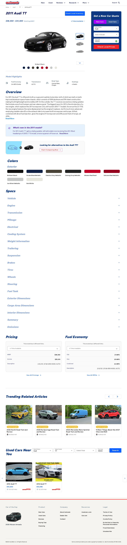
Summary (12, 319)
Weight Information (18, 241)
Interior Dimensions (18, 312)
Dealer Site (63, 515)
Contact (62, 519)
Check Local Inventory (74, 13)
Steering (12, 284)
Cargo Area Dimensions (20, 305)
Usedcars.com (86, 512)
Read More (10, 118)
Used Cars (113, 22)
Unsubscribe (107, 531)
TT (20, 7)
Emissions (12, 326)
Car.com (84, 515)
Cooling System (16, 234)
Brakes (11, 262)
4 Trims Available (77, 21)
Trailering (12, 248)
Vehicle (11, 198)
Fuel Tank (12, 291)
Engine (11, 205)
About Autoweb (65, 512)
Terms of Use (107, 512)
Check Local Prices (106, 47)
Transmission (14, 212)
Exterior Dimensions (18, 298)
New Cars (100, 22)
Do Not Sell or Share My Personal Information (111, 523)
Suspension (13, 255)
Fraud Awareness (108, 528)
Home (7, 7)
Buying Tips (42, 522)
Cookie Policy (107, 519)
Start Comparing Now (49, 150)
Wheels (11, 276)
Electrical (12, 226)
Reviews (41, 519)
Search (115, 450)
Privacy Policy (107, 515)
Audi (14, 7)
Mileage (11, 219)
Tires (10, 269)
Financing (41, 526)
